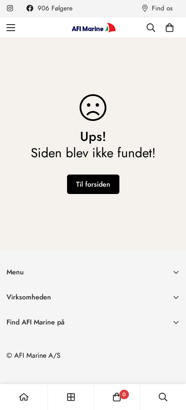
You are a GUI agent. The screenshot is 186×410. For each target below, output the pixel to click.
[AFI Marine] (93, 27)
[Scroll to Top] (170, 364)
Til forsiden (93, 184)
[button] (170, 28)
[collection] (71, 397)
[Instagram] (9, 8)
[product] (24, 397)
